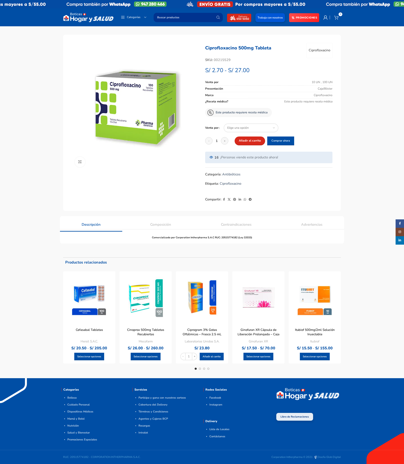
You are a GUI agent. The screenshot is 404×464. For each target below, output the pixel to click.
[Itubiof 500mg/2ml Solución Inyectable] (315, 297)
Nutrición (73, 426)
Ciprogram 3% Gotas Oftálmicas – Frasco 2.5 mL (202, 332)
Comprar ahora (280, 141)
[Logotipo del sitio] (88, 17)
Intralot (143, 433)
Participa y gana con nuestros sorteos (162, 398)
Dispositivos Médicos (80, 412)
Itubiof (314, 341)
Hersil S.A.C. (89, 341)
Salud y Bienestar (78, 433)
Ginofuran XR (258, 341)
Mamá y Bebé (76, 419)
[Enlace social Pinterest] (234, 200)
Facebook (215, 398)
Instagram (215, 405)
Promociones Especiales (82, 439)
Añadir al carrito (250, 141)
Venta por (211, 128)
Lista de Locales (219, 429)
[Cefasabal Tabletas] (89, 297)
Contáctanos (217, 436)
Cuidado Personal (78, 405)
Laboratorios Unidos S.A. (202, 341)
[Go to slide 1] (196, 369)
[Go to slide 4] (208, 369)
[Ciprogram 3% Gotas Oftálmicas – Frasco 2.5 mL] (202, 297)
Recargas (144, 426)
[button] (212, 356)
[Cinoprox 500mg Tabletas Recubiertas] (146, 297)
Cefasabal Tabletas (89, 330)
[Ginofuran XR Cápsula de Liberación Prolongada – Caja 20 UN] (258, 297)
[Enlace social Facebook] (223, 200)
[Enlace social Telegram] (250, 200)
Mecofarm (146, 341)
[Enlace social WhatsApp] (244, 200)
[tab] (91, 222)
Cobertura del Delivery (152, 405)
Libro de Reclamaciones (294, 416)
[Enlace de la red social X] (229, 200)
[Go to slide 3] (204, 369)
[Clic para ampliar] (80, 162)
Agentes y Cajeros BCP (153, 419)
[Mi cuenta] (325, 17)
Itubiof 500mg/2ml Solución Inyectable (315, 332)
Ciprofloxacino (319, 50)
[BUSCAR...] (218, 17)
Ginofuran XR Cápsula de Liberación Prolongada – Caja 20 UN (258, 334)
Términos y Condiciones (153, 412)
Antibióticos (231, 174)
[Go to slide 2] (200, 369)
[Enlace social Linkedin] (239, 200)
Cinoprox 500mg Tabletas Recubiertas (145, 332)
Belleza (72, 398)
